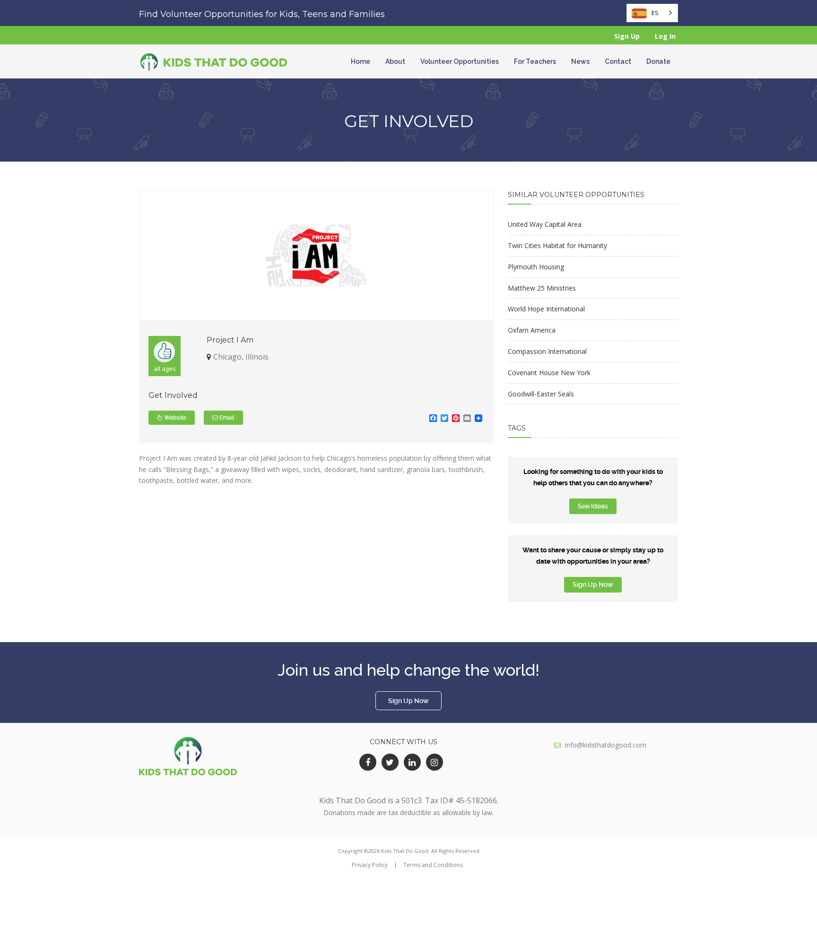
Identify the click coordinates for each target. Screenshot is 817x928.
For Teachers (535, 61)
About (395, 61)
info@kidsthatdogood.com (605, 744)
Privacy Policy (370, 865)
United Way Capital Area (545, 224)
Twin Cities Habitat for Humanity (557, 245)
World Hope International (546, 308)
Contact (618, 61)
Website (174, 417)
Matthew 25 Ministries (542, 288)
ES (655, 13)
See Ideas (593, 506)
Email (226, 417)
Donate (658, 61)
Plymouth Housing (536, 266)
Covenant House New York (549, 372)
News (580, 61)
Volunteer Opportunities (459, 61)
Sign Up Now (593, 584)
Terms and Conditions (433, 865)
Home (360, 61)
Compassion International (547, 351)
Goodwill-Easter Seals (541, 393)
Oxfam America (532, 330)
